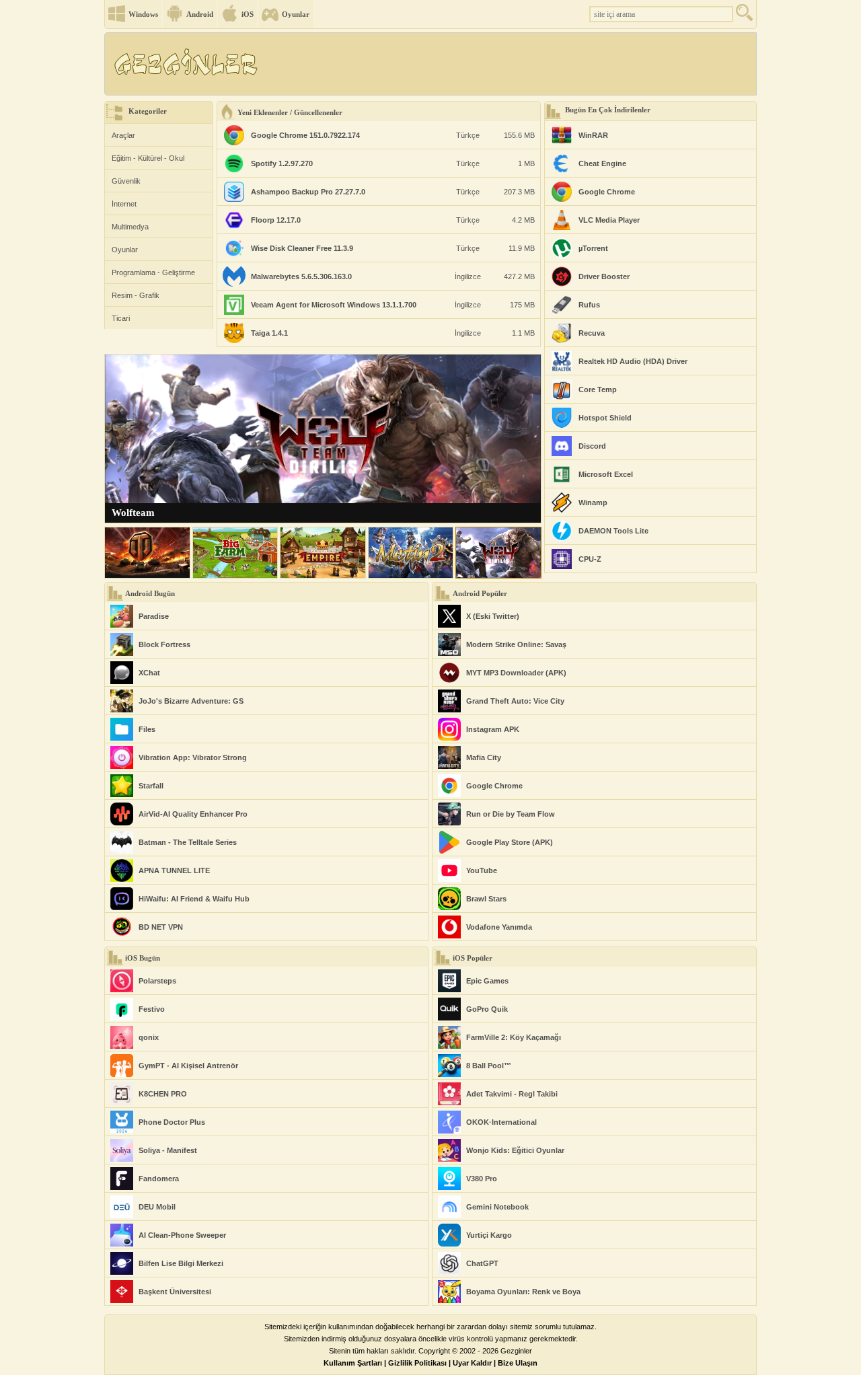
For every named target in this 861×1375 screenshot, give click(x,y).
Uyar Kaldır (472, 1363)
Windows (143, 14)
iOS (247, 14)
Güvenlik (126, 181)
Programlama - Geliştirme (153, 272)
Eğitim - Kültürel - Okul (148, 158)
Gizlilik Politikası (417, 1363)
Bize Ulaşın (517, 1363)
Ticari (121, 318)
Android (199, 14)
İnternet (124, 204)
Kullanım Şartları (353, 1363)
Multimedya (130, 227)
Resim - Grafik (135, 295)
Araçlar (123, 135)
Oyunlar (295, 14)
